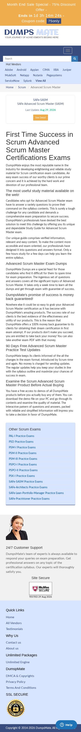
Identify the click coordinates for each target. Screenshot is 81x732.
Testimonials (14, 629)
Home (9, 87)
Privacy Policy (15, 681)
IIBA (56, 70)
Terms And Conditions (21, 687)
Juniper (67, 70)
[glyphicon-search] (74, 59)
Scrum (22, 87)
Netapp (24, 75)
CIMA (46, 70)
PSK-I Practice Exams (22, 476)
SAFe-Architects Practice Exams (28, 487)
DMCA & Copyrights (20, 676)
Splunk (27, 81)
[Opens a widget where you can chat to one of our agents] (66, 725)
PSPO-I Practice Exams (23, 464)
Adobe (9, 70)
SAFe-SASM (40, 100)
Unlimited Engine (17, 662)
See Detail (40, 117)
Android (21, 70)
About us (12, 648)
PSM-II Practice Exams (22, 453)
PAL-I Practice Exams (21, 436)
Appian (34, 70)
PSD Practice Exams (21, 441)
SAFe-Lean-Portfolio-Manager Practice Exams (36, 493)
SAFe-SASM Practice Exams (26, 481)
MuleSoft (10, 75)
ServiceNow (12, 81)
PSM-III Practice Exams (23, 459)
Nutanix (38, 75)
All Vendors (14, 623)
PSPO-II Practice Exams (23, 470)
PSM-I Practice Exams (22, 447)
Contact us (13, 642)
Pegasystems (54, 75)
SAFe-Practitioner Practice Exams (29, 499)
